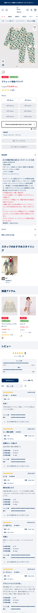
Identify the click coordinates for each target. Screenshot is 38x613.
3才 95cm (28, 100)
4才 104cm (10, 105)
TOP (3, 21)
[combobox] (14, 386)
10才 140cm (10, 116)
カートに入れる (20, 141)
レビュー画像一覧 (28, 380)
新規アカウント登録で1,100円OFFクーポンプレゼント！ (19, 2)
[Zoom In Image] (3, 61)
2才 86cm (10, 100)
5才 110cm (28, 105)
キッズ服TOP (10, 21)
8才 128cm (27, 111)
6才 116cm (10, 111)
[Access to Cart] (35, 10)
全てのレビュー (10, 380)
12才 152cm (28, 116)
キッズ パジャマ (20, 21)
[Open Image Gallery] (3, 65)
